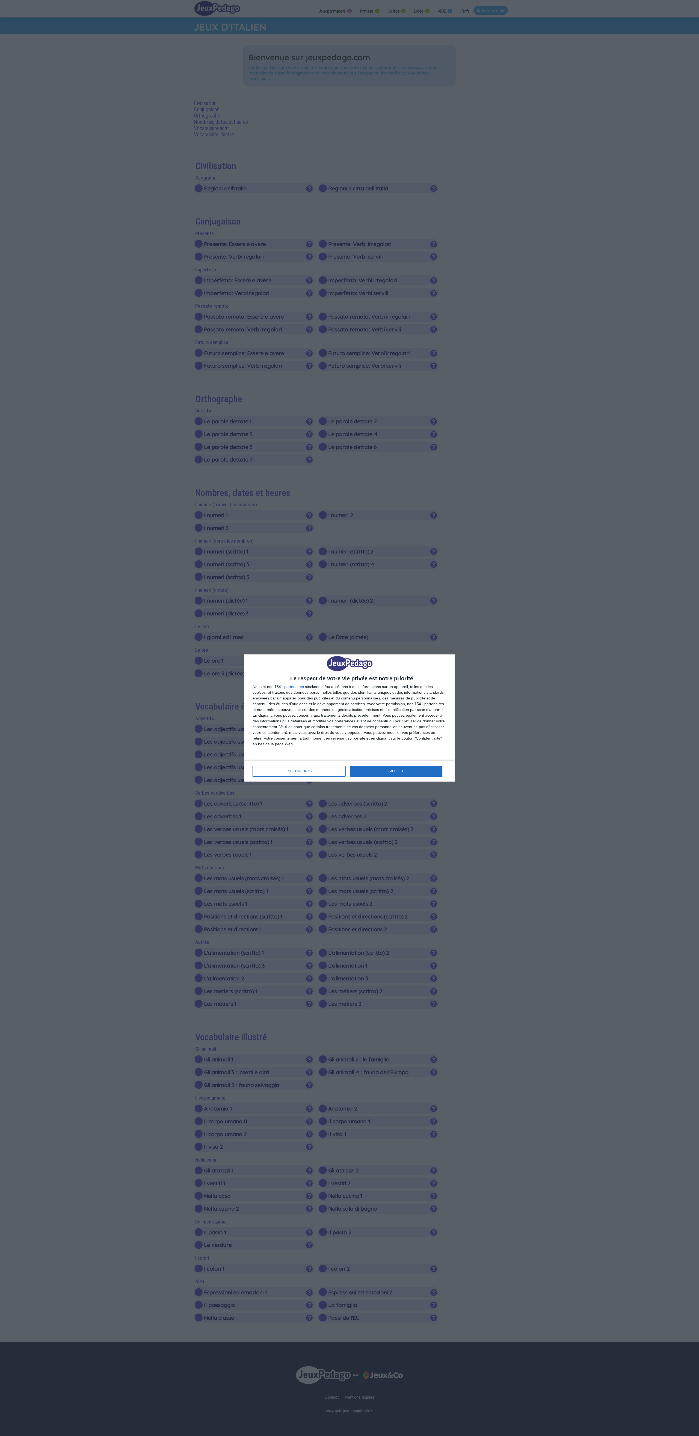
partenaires (294, 687)
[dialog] (349, 717)
